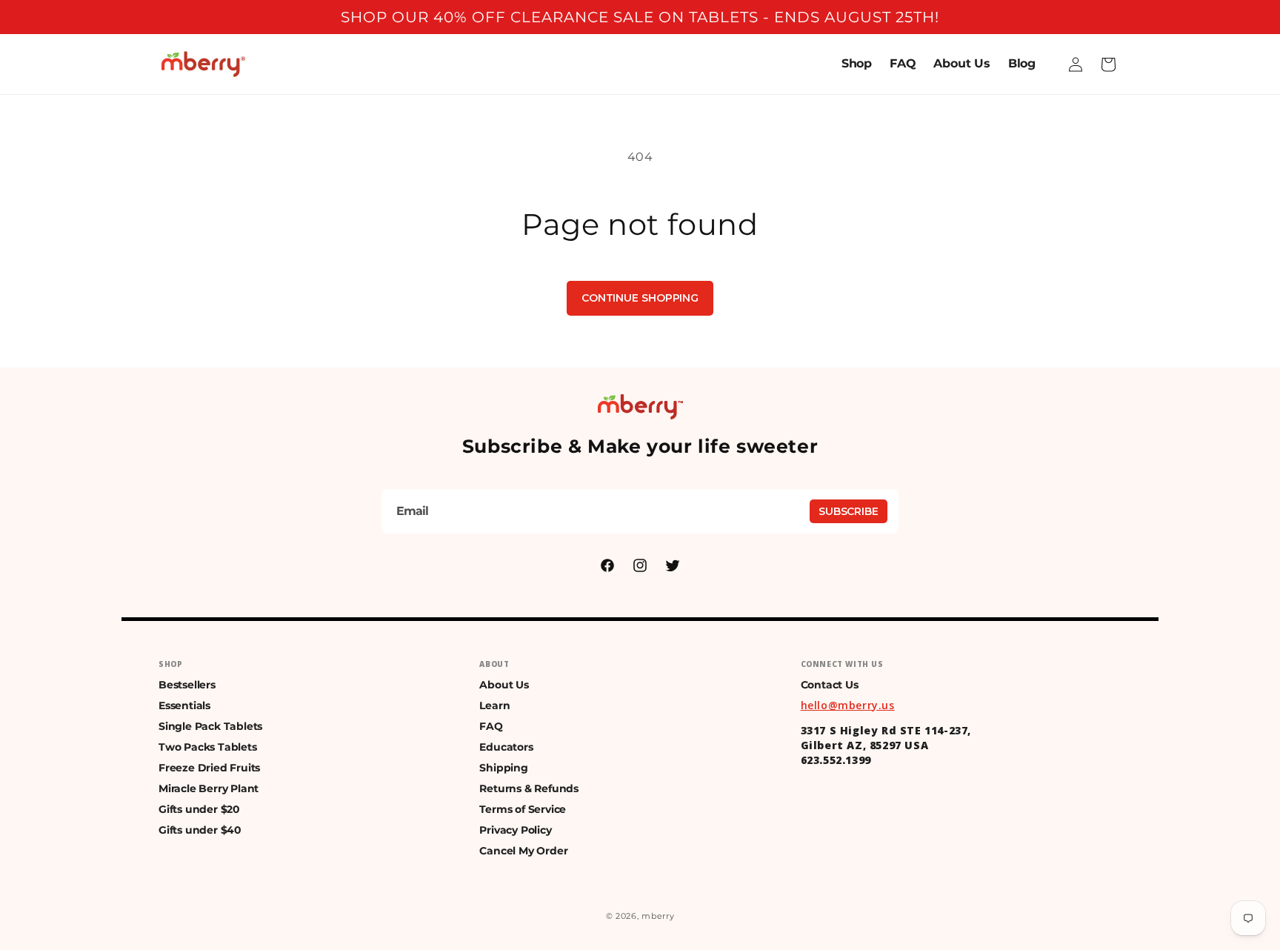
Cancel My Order (523, 850)
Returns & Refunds (529, 788)
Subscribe (849, 511)
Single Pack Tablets (210, 726)
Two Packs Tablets (208, 747)
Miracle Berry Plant (209, 788)
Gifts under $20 (199, 809)
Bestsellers (187, 684)
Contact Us (830, 684)
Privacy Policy (515, 830)
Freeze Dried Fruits (209, 767)
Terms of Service (522, 809)
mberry (657, 916)
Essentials (184, 705)
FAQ (490, 726)
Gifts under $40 (200, 830)
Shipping (503, 767)
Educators (506, 747)
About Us (503, 684)
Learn (494, 705)
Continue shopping (640, 298)
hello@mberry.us (848, 705)
